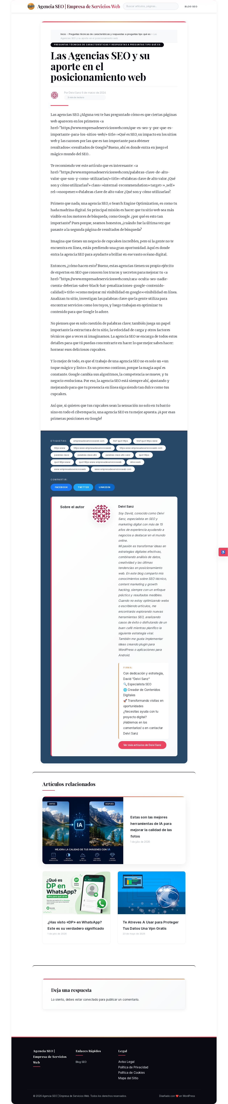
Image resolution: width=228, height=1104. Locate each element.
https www (59, 448)
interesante (123, 166)
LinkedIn (104, 487)
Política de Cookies (131, 1072)
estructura (82, 330)
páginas (170, 115)
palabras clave (61, 455)
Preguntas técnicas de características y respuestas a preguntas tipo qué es (110, 34)
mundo (69, 154)
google (139, 286)
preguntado (120, 115)
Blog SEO (191, 6)
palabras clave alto (87, 455)
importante (60, 134)
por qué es (141, 216)
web (54, 121)
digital (80, 210)
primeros (91, 121)
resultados (59, 147)
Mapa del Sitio (128, 1078)
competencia (134, 374)
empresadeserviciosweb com (88, 441)
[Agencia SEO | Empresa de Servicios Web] (31, 6)
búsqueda (99, 216)
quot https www (62, 462)
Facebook (61, 487)
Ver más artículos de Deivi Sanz (142, 745)
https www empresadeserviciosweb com (141, 448)
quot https (144, 455)
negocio (94, 241)
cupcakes (114, 241)
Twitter (83, 487)
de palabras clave (116, 323)
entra (145, 147)
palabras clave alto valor (118, 455)
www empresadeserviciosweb (70, 469)
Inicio (63, 34)
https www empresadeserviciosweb (92, 448)
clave (150, 172)
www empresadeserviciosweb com (113, 469)
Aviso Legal (126, 1062)
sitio (149, 210)
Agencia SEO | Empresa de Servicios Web (78, 6)
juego (160, 147)
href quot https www (147, 441)
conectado (90, 999)
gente (160, 241)
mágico (57, 154)
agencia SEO (98, 203)
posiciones (75, 419)
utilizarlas (98, 179)
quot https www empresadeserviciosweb (100, 462)
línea (77, 248)
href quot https (120, 441)
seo (145, 128)
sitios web (135, 462)
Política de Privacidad (133, 1067)
